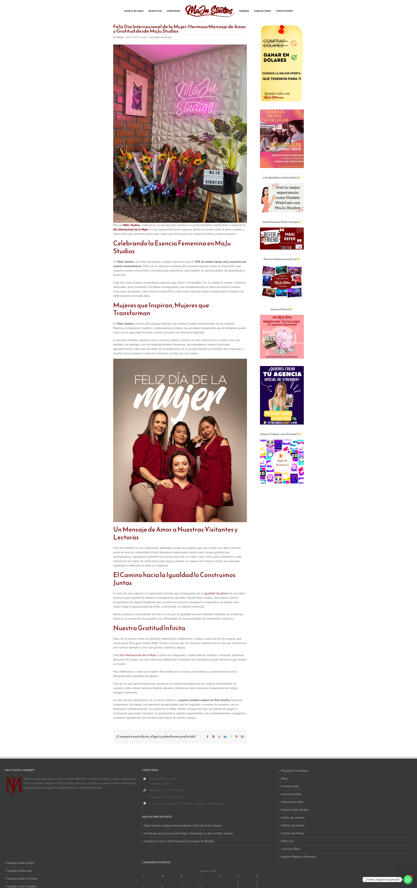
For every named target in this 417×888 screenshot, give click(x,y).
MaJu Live (287, 841)
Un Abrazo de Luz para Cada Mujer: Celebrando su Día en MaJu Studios (188, 833)
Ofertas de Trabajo (293, 825)
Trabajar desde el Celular (22, 878)
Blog (284, 778)
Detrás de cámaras (293, 817)
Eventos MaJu (290, 786)
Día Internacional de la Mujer (138, 655)
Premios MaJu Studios (295, 810)
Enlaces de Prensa (292, 833)
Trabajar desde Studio (20, 863)
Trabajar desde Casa (19, 871)
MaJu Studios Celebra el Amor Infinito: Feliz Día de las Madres (183, 825)
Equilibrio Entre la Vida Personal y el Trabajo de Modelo (179, 841)
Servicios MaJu (290, 849)
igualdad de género (216, 593)
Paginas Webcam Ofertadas (298, 857)
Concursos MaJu (291, 794)
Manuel (120, 37)
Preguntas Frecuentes (295, 770)
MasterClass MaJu (292, 802)
